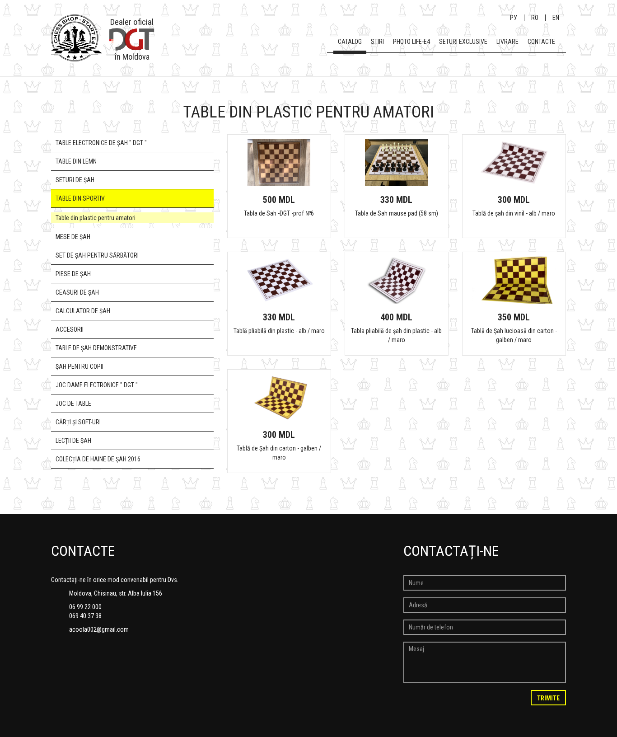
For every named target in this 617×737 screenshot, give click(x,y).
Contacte (541, 41)
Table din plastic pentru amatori (96, 217)
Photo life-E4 (411, 41)
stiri (377, 41)
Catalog (350, 41)
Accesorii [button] (70, 329)
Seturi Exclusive (463, 41)
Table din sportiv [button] (80, 198)
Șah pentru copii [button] (79, 366)
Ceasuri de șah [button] (77, 292)
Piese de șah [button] (73, 273)
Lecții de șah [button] (73, 440)
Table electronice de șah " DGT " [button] (101, 142)
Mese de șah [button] (73, 236)
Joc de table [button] (73, 403)
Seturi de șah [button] (75, 179)
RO (534, 17)
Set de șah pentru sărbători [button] (97, 255)
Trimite (548, 698)
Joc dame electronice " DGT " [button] (97, 385)
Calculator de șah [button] (83, 311)
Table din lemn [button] (76, 161)
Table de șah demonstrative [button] (96, 348)
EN (555, 17)
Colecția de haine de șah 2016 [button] (98, 459)
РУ (513, 17)
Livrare (507, 41)
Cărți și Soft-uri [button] (78, 422)
